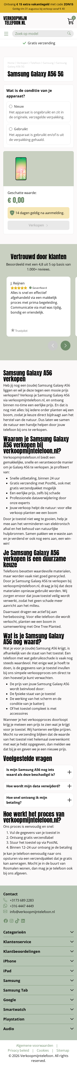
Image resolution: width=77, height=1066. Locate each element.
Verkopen (22, 63)
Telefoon (35, 63)
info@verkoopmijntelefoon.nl (32, 912)
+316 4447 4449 (22, 906)
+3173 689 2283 (22, 900)
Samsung (48, 63)
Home (11, 63)
